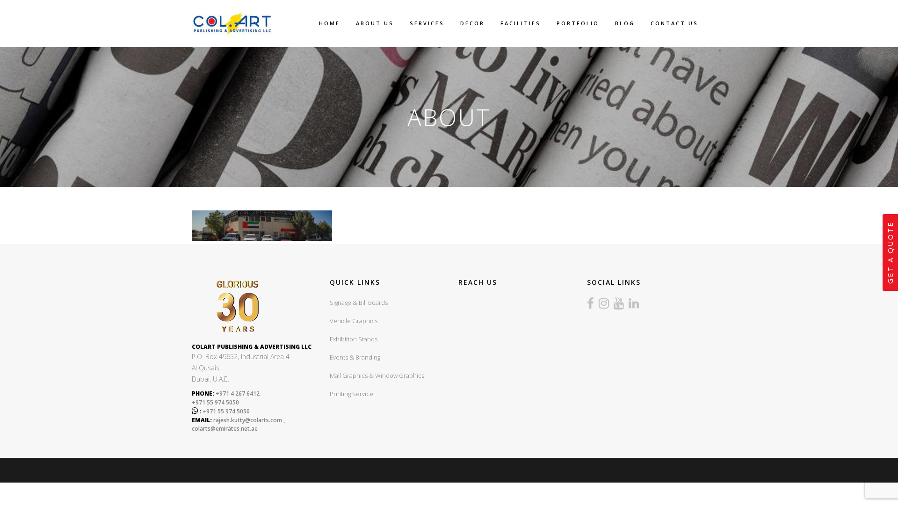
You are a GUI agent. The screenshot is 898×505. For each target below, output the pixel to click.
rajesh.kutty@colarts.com (247, 420)
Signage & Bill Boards (359, 302)
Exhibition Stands (353, 339)
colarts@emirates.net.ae (225, 429)
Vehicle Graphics (353, 321)
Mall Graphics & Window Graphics (377, 375)
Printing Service (351, 394)
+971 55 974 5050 (215, 402)
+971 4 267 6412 (237, 393)
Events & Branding (355, 357)
